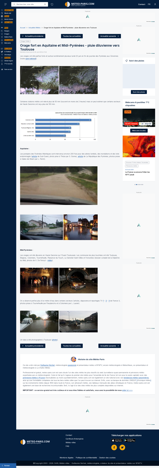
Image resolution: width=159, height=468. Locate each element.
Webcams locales (139, 130)
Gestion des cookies (107, 458)
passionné (72, 365)
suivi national (30, 59)
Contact (141, 4)
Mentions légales (66, 458)
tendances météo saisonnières (136, 378)
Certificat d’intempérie (74, 439)
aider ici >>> (127, 390)
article (34, 156)
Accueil (22, 28)
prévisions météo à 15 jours (34, 378)
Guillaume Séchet (47, 365)
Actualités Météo (34, 28)
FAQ (67, 446)
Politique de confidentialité (86, 458)
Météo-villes (71, 442)
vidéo (49, 260)
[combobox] (29, 4)
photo (54, 340)
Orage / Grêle (25, 41)
